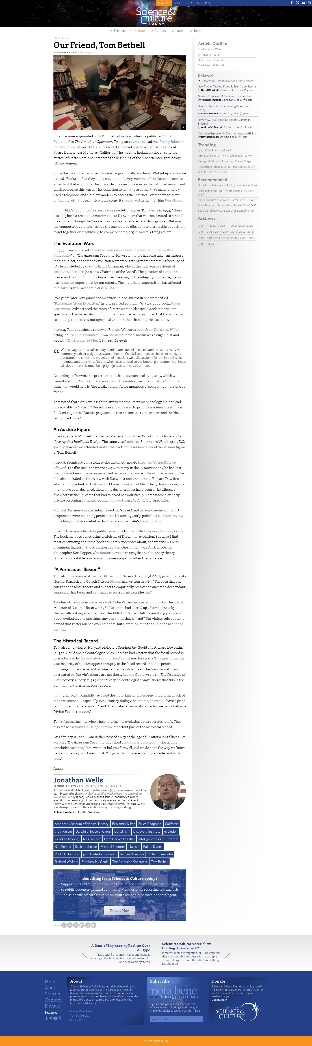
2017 (218, 231)
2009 (225, 237)
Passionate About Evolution (76, 303)
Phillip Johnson (172, 141)
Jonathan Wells (66, 52)
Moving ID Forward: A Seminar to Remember (224, 96)
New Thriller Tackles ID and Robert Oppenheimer (227, 86)
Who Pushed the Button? (213, 172)
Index (198, 31)
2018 (210, 231)
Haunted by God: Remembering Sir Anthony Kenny (224, 108)
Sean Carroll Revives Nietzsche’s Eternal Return (226, 210)
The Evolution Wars (209, 49)
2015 (234, 231)
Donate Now (120, 910)
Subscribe (204, 3)
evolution (170, 831)
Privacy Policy (78, 1020)
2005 (202, 243)
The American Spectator (129, 862)
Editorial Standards (81, 1011)
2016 (226, 231)
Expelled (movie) (67, 839)
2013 (250, 231)
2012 (201, 237)
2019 (202, 231)
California (172, 824)
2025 (202, 225)
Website (93, 812)
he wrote (156, 700)
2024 (212, 225)
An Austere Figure (208, 54)
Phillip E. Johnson (67, 854)
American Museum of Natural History (82, 824)
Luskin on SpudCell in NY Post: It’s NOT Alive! (225, 156)
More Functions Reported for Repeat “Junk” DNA (227, 205)
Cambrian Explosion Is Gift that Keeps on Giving (227, 133)
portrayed (132, 200)
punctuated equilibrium (100, 658)
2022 (234, 225)
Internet (173, 839)
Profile (82, 812)
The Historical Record (211, 65)
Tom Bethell (159, 862)
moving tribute (136, 742)
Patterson (116, 607)
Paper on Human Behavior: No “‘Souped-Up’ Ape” (227, 200)
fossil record (91, 839)
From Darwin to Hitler (119, 839)
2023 (223, 225)
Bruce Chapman (149, 824)
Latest (180, 31)
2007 (243, 237)
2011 (209, 237)
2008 (234, 237)
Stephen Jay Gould (95, 862)
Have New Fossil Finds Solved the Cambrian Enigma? (224, 121)
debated (133, 441)
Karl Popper (63, 846)
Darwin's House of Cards (93, 831)
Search (52, 993)
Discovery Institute (68, 271)
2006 (252, 237)
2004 (211, 243)
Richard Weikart (66, 862)
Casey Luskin (150, 521)
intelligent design (150, 839)
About (178, 3)
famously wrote (112, 552)
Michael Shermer (113, 846)
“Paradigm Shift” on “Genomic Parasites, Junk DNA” (225, 192)
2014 (242, 231)
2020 (250, 225)
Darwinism (122, 831)
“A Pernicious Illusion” (211, 60)
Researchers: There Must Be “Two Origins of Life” (227, 166)
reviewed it (117, 500)
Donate (190, 3)
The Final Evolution (83, 335)
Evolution (63, 38)
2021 (242, 225)
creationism (63, 831)
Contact (53, 999)
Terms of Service (79, 1015)
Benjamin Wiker (123, 824)
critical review (172, 515)
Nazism (134, 846)
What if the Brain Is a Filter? (214, 150)
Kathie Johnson (86, 846)
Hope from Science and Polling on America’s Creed (228, 185)
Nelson (115, 581)
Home (51, 981)
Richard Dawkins (132, 854)
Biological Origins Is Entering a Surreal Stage (224, 161)
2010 (217, 237)
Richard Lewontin (160, 854)
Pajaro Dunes (152, 846)
